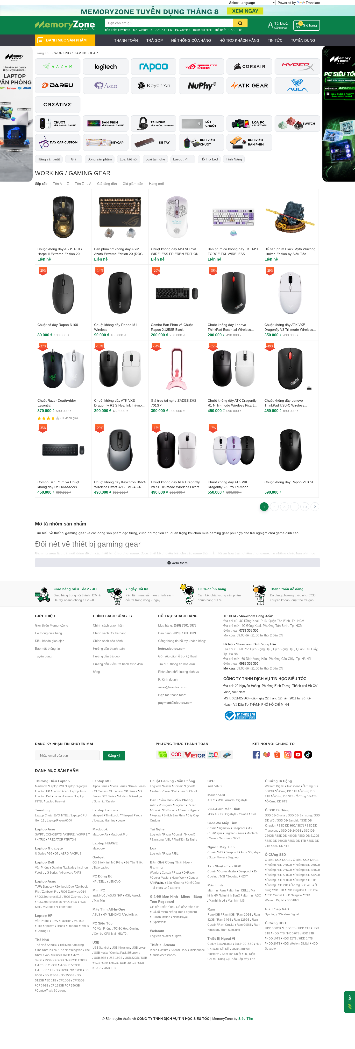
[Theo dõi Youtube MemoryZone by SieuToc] (298, 754)
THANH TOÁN (126, 40)
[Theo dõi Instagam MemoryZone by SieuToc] (287, 754)
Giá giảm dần (133, 183)
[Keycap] (105, 142)
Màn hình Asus (216, 890)
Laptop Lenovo (63, 796)
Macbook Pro (119, 834)
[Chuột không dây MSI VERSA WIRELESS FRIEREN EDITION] (176, 217)
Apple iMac (130, 914)
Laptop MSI (56, 786)
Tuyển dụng (43, 656)
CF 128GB (57, 985)
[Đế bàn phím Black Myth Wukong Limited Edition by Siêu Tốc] (290, 217)
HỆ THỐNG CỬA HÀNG (191, 40)
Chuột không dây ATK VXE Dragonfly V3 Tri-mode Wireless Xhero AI (288, 329)
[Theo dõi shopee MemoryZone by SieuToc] (277, 754)
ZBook (61, 926)
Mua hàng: (177, 625)
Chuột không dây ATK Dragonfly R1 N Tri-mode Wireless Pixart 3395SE (232, 405)
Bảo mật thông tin (47, 648)
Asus (241, 833)
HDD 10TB (273, 938)
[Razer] (57, 66)
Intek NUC (99, 895)
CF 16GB (65, 980)
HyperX (190, 786)
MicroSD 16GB (60, 955)
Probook (72, 926)
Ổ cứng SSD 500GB (279, 875)
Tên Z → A (83, 183)
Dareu (183, 810)
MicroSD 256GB (46, 965)
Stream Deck (179, 950)
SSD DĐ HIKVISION (291, 825)
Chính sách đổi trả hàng (109, 633)
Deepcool (239, 828)
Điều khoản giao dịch (49, 641)
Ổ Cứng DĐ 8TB (276, 801)
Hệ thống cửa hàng (48, 633)
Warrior (154, 872)
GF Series (100, 791)
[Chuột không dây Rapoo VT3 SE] (290, 450)
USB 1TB (110, 968)
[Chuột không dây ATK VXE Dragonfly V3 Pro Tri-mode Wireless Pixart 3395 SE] (233, 450)
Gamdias (224, 838)
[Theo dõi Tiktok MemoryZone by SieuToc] (308, 754)
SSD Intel (312, 890)
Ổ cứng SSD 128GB (306, 860)
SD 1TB (51, 980)
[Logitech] (105, 66)
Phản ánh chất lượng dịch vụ (178, 672)
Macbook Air (100, 834)
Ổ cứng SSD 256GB (279, 870)
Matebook (98, 848)
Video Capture (159, 950)
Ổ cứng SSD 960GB (279, 880)
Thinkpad (127, 815)
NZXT (236, 838)
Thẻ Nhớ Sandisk (46, 945)
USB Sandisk (100, 947)
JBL (168, 839)
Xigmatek (224, 828)
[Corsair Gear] (249, 66)
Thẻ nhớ (220, 30)
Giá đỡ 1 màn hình (162, 907)
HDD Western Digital (296, 943)
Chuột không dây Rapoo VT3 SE (289, 482)
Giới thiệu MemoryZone (51, 625)
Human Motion (160, 917)
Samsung (157, 839)
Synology (271, 914)
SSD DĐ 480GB (286, 835)
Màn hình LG (217, 900)
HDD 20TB (273, 943)
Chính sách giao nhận (108, 625)
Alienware (66, 872)
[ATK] (249, 85)
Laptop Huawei (55, 801)
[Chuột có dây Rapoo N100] (63, 293)
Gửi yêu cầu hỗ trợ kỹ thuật (177, 656)
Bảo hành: (177, 633)
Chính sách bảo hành (108, 641)
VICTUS (79, 921)
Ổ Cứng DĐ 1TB (286, 791)
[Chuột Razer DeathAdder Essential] (63, 368)
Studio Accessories (163, 955)
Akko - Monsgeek (161, 805)
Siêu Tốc (245, 1018)
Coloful (243, 814)
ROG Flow (70, 902)
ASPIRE (69, 834)
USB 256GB (127, 963)
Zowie (166, 791)
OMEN (84, 926)
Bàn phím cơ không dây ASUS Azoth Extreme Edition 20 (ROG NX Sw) (118, 253)
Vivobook (49, 907)
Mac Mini (99, 900)
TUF (37, 886)
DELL (102, 881)
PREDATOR (55, 839)
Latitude (69, 867)
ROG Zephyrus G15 (49, 896)
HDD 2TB (304, 928)
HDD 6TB (293, 933)
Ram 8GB (228, 914)
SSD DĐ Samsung (300, 815)
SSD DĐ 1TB (297, 840)
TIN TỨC (275, 40)
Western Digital (274, 786)
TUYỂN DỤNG (303, 40)
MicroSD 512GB (69, 965)
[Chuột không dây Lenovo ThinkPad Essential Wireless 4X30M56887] (233, 293)
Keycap (156, 815)
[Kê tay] (153, 142)
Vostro (40, 872)
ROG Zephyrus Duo (76, 896)
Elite (39, 926)
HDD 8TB (308, 933)
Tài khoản (282, 23)
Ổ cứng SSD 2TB (277, 885)
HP (94, 881)
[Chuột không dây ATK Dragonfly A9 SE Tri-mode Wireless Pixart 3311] (176, 450)
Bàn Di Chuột (188, 791)
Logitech (155, 786)
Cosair (211, 828)
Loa (239, 30)
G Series (52, 872)
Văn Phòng (42, 867)
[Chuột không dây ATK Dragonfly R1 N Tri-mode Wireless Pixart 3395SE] (233, 368)
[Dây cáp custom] (57, 142)
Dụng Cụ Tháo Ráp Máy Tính (236, 959)
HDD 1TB (289, 928)
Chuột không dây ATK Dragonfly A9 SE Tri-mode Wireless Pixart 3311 (175, 486)
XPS (78, 872)
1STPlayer (215, 833)
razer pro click (202, 30)
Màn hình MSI (236, 900)
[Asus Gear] (201, 66)
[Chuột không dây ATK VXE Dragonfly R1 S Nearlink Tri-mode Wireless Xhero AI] (120, 368)
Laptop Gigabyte (76, 786)
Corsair (178, 786)
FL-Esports (170, 810)
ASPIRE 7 (83, 834)
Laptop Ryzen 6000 (59, 820)
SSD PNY (293, 900)
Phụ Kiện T (180, 839)
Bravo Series (137, 786)
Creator (111, 801)
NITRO (40, 839)
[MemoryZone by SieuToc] (65, 25)
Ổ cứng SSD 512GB (307, 875)
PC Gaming (182, 30)
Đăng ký (114, 756)
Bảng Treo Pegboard (183, 912)
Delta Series (119, 786)
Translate (313, 2)
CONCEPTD (54, 834)
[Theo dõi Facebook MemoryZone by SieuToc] (256, 754)
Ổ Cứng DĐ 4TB (306, 796)
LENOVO (115, 881)
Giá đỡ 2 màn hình (188, 907)
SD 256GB (67, 975)
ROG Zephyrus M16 (49, 902)
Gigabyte (241, 800)
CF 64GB (42, 985)
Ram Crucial (226, 924)
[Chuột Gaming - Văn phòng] (57, 123)
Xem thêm (180, 563)
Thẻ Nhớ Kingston (70, 950)
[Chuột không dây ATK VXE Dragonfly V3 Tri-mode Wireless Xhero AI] (290, 293)
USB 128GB (110, 963)
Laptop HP (43, 791)
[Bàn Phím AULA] (297, 85)
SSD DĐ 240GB (291, 830)
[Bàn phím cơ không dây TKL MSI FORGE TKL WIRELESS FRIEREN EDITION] (233, 217)
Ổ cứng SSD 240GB (279, 865)
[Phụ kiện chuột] (201, 142)
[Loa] (249, 123)
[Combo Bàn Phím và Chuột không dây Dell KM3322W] (63, 450)
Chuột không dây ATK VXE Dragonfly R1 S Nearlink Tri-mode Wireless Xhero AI (120, 405)
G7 (56, 853)
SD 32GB (76, 970)
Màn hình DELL (238, 890)
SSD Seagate (293, 895)
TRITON (70, 839)
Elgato (177, 936)
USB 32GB (132, 957)
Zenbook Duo (65, 886)
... (294, 507)
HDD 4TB (278, 933)
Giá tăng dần (107, 183)
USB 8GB (100, 957)
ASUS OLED (164, 30)
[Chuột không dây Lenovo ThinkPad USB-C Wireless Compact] (290, 368)
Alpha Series (100, 786)
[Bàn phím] (105, 123)
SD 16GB (62, 970)
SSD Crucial (274, 895)
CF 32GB (79, 980)
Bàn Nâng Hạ (175, 882)
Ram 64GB (224, 919)
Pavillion (65, 921)
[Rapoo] (153, 66)
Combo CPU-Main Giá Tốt (110, 933)
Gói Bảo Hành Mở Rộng (107, 862)
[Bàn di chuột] (201, 123)
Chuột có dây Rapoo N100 (57, 325)
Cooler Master (160, 877)
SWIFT (39, 834)
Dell (174, 791)
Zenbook (48, 886)
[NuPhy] (201, 85)
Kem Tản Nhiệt (231, 954)
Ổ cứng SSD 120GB (278, 860)
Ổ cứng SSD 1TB (305, 880)
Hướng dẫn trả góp (106, 656)
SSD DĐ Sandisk (288, 820)
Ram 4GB (213, 914)
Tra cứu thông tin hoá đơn (176, 664)
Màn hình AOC (251, 895)
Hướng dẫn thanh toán (109, 648)
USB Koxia (101, 952)
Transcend (293, 786)
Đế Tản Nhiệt (134, 862)
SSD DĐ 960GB (276, 840)
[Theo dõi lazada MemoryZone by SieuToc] (267, 754)
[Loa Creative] (57, 104)
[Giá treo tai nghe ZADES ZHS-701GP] (176, 368)
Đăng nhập (280, 27)
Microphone (197, 950)
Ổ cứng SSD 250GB (307, 865)
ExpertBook (64, 907)
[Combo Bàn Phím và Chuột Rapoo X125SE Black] (176, 293)
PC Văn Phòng (102, 928)
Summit (99, 801)
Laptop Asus (78, 791)
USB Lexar (139, 947)
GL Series (115, 791)
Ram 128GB (241, 919)
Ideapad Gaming (104, 820)
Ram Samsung (230, 930)
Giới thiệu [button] (45, 616)
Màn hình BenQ (230, 895)
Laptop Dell (43, 796)
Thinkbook (112, 815)
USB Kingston (121, 947)
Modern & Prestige (130, 796)
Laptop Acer (60, 791)
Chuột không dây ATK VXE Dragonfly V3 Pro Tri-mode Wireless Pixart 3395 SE (228, 486)
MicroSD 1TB (44, 970)
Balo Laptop (101, 867)
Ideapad (97, 815)
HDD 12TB (289, 938)
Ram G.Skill (244, 924)
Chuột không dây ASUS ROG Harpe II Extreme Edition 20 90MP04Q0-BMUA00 (59, 253)
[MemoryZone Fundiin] (177, 10)
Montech (252, 833)
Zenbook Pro (50, 891)
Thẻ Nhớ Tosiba (46, 950)
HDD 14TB (306, 938)
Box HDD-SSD (244, 943)
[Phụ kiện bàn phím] (249, 142)
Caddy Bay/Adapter (219, 943)
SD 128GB (51, 975)
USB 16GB (115, 957)
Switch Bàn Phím (174, 815)
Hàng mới (156, 183)
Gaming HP (43, 931)
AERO (65, 853)
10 (305, 507)
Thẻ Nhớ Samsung (72, 945)
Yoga (138, 815)
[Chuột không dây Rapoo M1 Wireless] (120, 293)
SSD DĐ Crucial (275, 815)
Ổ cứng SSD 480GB (307, 870)
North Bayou (181, 917)
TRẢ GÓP (154, 40)
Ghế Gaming (172, 888)
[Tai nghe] (153, 123)
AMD (218, 786)
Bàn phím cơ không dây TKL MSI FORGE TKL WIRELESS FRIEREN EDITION (233, 253)
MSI (127, 895)
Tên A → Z (61, 183)
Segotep (230, 833)
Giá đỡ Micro (159, 912)
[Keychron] (153, 85)
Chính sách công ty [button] (113, 616)
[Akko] (105, 85)
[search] (240, 23)
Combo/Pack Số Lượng (51, 990)
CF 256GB (73, 985)
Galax (212, 838)
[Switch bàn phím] (297, 123)
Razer (167, 786)
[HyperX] (297, 66)
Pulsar (155, 791)
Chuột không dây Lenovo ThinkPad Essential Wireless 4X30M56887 (229, 329)
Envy (55, 921)
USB (231, 30)
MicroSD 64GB (54, 960)
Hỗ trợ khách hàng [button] (178, 616)
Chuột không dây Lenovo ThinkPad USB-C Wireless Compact (284, 405)
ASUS (112, 895)
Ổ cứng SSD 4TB (301, 885)
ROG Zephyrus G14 (73, 891)
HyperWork (179, 877)
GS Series (109, 796)
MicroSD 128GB (76, 960)
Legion (122, 820)
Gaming (57, 867)
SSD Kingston (295, 890)
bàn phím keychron (117, 30)
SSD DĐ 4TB (280, 846)
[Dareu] (57, 85)
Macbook (41, 786)
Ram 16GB (244, 914)
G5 (50, 853)
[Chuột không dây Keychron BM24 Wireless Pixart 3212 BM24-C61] (120, 450)
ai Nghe (192, 839)
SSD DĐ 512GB (309, 835)
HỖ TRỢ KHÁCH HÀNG (239, 40)
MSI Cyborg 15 (143, 30)
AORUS (76, 853)
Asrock (136, 895)
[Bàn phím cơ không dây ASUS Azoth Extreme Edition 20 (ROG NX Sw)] (120, 217)
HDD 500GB (273, 928)
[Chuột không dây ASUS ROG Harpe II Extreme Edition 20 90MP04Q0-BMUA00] (63, 217)
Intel (210, 786)
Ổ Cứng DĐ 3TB (282, 796)
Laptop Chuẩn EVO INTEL (52, 815)
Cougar (193, 877)
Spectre (49, 926)
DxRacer (189, 872)
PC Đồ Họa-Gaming (127, 928)
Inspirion (82, 867)
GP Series (130, 791)
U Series (40, 853)
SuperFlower (217, 857)
